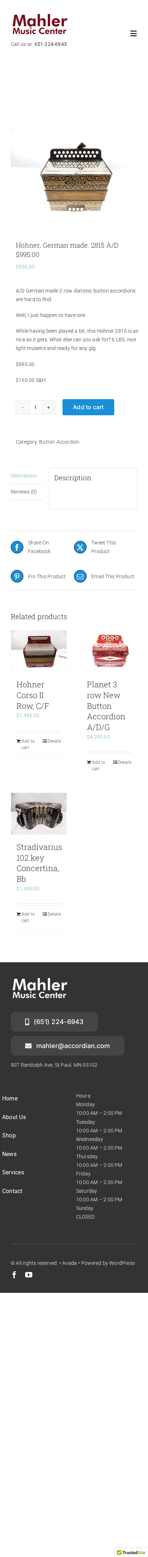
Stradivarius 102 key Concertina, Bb (39, 863)
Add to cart (88, 407)
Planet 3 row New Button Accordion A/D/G (106, 705)
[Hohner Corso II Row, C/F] (38, 651)
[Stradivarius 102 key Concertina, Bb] (38, 813)
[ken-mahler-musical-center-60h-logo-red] (40, 16)
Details (54, 741)
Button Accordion (59, 442)
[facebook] (14, 1274)
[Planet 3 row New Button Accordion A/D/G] (109, 651)
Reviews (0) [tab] (24, 492)
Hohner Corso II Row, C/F (33, 695)
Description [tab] (24, 475)
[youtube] (28, 1274)
